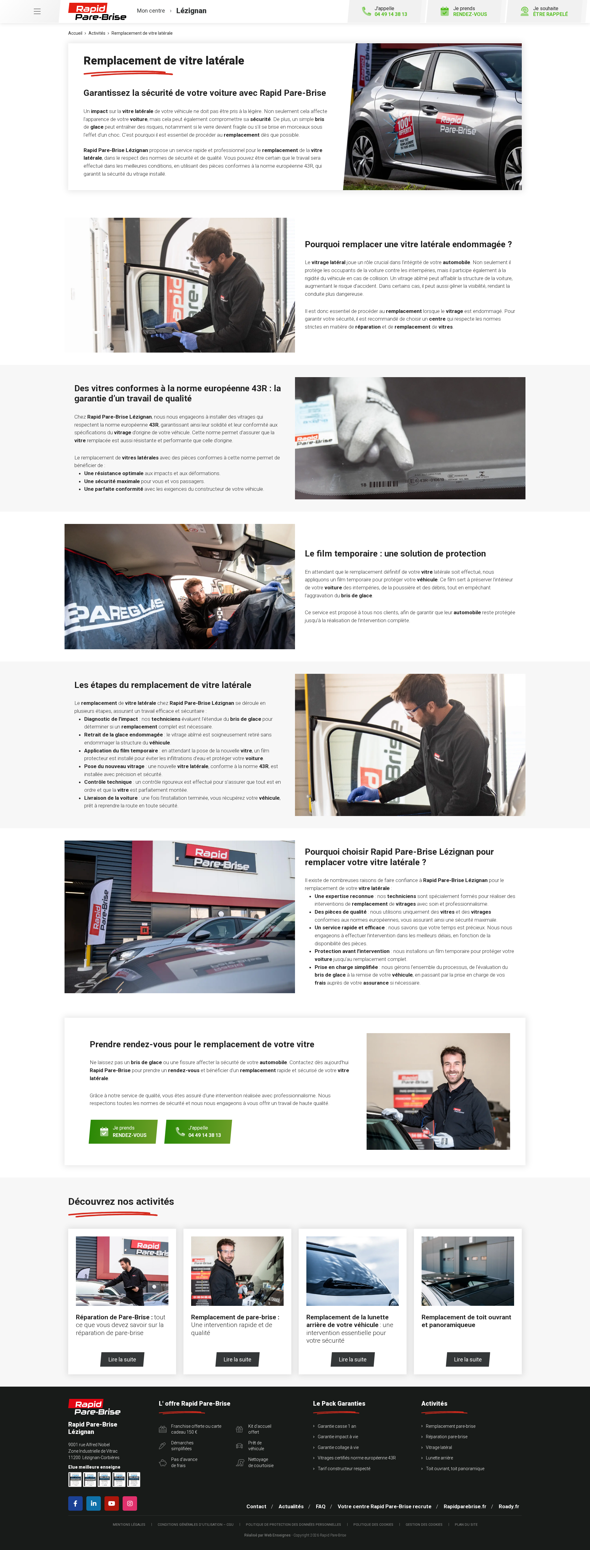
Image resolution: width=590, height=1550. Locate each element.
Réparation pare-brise (446, 1436)
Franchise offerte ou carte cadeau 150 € (196, 1429)
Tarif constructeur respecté (344, 1468)
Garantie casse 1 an (337, 1426)
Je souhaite (550, 11)
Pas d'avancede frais (184, 1462)
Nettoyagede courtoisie (260, 1462)
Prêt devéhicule (256, 1445)
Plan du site (466, 1525)
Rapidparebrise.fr (465, 1506)
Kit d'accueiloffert (259, 1429)
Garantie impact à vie (338, 1436)
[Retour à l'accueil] (94, 1407)
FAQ (320, 1506)
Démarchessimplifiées (182, 1445)
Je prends (470, 11)
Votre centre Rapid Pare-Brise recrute (384, 1506)
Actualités (291, 1506)
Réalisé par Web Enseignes (267, 1535)
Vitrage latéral (439, 1447)
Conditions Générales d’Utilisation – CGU (196, 1525)
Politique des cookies (373, 1525)
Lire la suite (122, 1359)
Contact (256, 1506)
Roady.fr (509, 1506)
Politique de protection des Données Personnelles (293, 1525)
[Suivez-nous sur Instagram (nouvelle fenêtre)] (131, 1503)
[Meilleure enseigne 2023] (133, 1479)
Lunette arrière (439, 1457)
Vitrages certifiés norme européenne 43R (357, 1457)
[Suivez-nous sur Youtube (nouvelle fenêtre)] (112, 1503)
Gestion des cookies (424, 1525)
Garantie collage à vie (338, 1447)
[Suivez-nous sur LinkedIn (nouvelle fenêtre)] (94, 1503)
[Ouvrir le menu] (30, 11)
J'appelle (391, 11)
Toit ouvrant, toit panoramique (455, 1468)
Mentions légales (129, 1525)
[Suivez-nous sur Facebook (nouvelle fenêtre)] (76, 1503)
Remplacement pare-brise (450, 1426)
